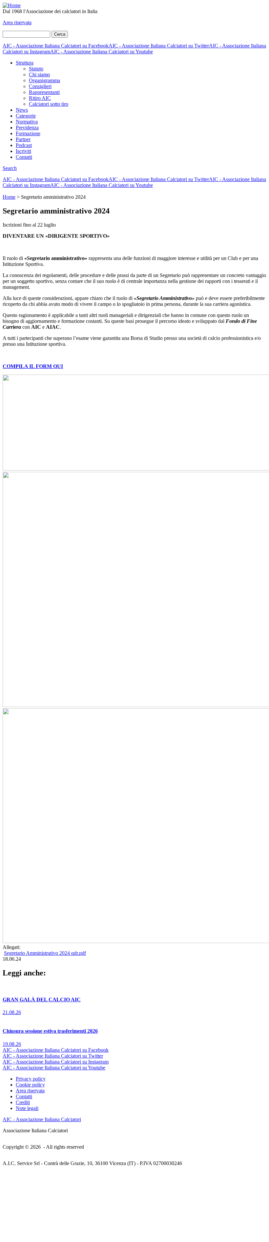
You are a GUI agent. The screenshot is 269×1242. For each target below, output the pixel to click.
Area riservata (17, 22)
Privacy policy (31, 1079)
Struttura (24, 62)
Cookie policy (30, 1084)
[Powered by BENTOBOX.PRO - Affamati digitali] (134, 1236)
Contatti (24, 157)
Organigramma (44, 80)
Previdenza (27, 127)
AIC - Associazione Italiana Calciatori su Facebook (56, 45)
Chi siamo (39, 74)
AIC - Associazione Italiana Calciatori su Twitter (159, 45)
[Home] (12, 5)
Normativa (27, 121)
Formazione (28, 133)
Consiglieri (40, 86)
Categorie (26, 116)
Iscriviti (23, 151)
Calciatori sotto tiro (48, 104)
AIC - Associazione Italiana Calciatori (42, 1119)
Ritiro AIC (40, 98)
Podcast (24, 145)
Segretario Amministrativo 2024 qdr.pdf (45, 953)
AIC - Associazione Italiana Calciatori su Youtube (101, 51)
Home (9, 197)
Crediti (23, 1102)
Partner (23, 139)
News (22, 110)
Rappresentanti (44, 92)
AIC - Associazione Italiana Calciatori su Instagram (56, 1062)
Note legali (27, 1108)
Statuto (36, 68)
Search (10, 168)
